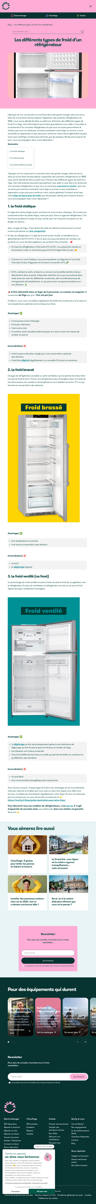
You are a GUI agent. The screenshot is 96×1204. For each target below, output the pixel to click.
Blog (10, 24)
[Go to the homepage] (10, 1107)
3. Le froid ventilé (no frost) (21, 165)
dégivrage (19, 567)
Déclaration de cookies (40, 1183)
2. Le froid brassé (17, 158)
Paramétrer (15, 1191)
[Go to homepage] (6, 6)
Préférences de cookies (48, 1198)
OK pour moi (42, 1191)
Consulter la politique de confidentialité (18, 1183)
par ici (69, 805)
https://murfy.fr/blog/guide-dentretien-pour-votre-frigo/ (37, 800)
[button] (8, 1042)
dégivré (25, 360)
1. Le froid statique (17, 151)
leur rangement (37, 231)
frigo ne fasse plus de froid (26, 195)
